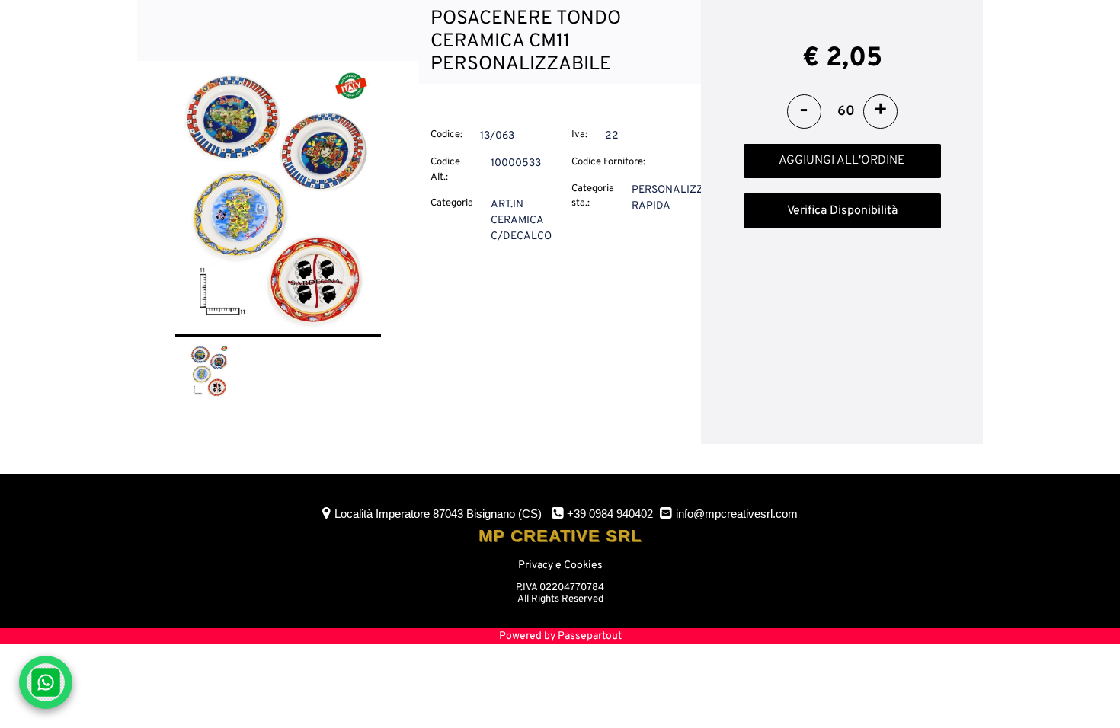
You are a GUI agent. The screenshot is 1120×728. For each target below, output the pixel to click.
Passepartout (590, 636)
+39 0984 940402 (610, 513)
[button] (278, 199)
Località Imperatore (438, 513)
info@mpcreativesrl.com (737, 513)
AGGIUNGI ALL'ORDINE (842, 160)
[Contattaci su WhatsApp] (45, 682)
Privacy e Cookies (560, 565)
